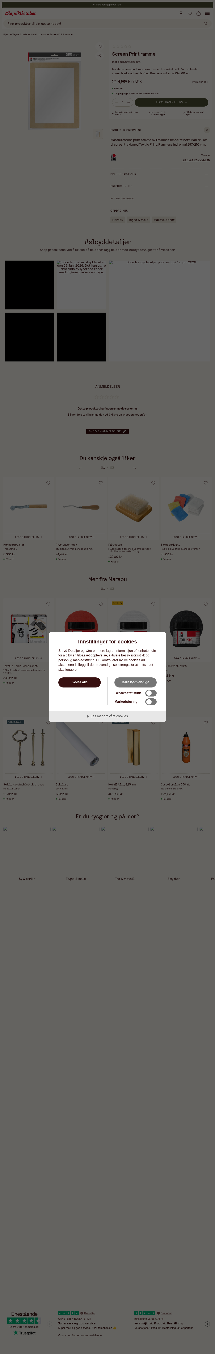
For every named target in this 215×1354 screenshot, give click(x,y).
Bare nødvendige (135, 682)
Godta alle (80, 682)
